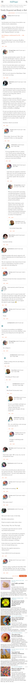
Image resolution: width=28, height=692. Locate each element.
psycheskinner (10, 248)
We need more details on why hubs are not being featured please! (17, 603)
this (13, 51)
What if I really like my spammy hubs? (17, 669)
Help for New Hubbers (16, 616)
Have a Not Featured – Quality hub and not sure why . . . (18, 619)
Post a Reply (23, 575)
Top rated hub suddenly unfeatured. (17, 652)
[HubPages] (14, 2)
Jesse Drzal (17, 221)
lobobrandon (14, 144)
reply (3, 46)
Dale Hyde (11, 448)
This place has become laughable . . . (17, 635)
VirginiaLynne (10, 463)
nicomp (9, 15)
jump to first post (15, 575)
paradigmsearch (11, 322)
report (6, 46)
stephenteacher (10, 509)
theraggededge (12, 50)
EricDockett (11, 81)
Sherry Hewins (12, 235)
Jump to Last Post (11, 12)
